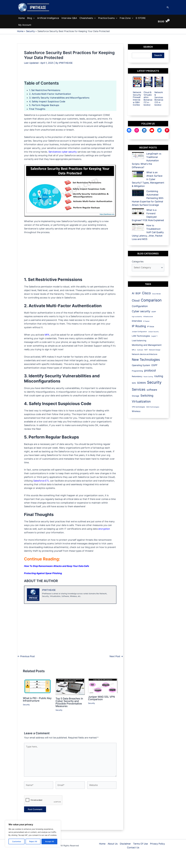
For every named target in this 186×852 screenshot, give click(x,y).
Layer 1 (154, 336)
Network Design (154, 350)
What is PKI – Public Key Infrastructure (37, 699)
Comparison (151, 300)
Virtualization (141, 401)
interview (137, 320)
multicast (140, 350)
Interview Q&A (69, 18)
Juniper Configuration (139, 331)
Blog (29, 18)
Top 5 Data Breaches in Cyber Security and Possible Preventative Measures (69, 702)
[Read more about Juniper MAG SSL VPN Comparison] (103, 685)
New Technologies (146, 359)
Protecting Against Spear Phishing (43, 573)
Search (158, 55)
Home (21, 18)
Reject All (33, 841)
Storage (135, 396)
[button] (168, 7)
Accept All (49, 841)
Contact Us (133, 847)
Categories (137, 261)
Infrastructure (148, 316)
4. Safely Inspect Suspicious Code (47, 101)
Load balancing (139, 340)
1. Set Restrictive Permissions (45, 90)
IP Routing (139, 326)
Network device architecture (144, 354)
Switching (146, 395)
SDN (134, 383)
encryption (104, 528)
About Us (113, 843)
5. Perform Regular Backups (44, 105)
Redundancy (137, 376)
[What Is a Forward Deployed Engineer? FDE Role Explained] (138, 211)
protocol (150, 370)
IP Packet (146, 321)
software (152, 389)
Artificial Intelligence (48, 18)
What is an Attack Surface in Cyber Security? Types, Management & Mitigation (148, 179)
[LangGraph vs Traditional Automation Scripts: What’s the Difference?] (138, 155)
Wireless (136, 411)
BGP (138, 293)
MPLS (134, 350)
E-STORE (141, 18)
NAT (146, 350)
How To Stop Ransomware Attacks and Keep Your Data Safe (56, 566)
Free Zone (125, 18)
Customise (16, 841)
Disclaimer (125, 843)
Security (26, 704)
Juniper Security (153, 331)
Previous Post (26, 656)
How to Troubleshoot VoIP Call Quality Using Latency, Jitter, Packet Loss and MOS (148, 232)
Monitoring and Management (146, 345)
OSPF (154, 365)
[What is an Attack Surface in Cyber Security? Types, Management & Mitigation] (138, 174)
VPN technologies (138, 407)
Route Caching (148, 376)
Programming (137, 371)
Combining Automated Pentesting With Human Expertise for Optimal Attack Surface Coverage (147, 198)
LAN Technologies (141, 336)
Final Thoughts (37, 109)
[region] (33, 833)
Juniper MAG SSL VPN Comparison (101, 698)
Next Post (116, 656)
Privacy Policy (157, 843)
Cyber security (141, 311)
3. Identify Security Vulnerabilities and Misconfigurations (59, 97)
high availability (137, 316)
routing (158, 376)
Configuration (140, 306)
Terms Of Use (140, 843)
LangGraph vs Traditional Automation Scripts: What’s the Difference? (146, 160)
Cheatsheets (86, 18)
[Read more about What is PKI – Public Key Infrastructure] (37, 686)
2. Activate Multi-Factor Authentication (50, 94)
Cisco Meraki (156, 294)
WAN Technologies (152, 407)
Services (138, 389)
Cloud (136, 300)
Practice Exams (106, 18)
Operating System (141, 365)
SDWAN (141, 382)
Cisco (146, 293)
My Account (24, 25)
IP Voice (150, 326)
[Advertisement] (70, 75)
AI (133, 293)
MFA (47, 334)
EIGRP (154, 312)
